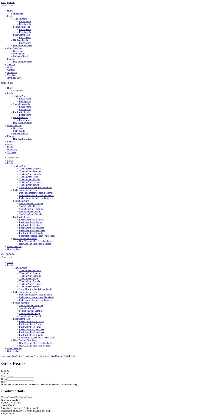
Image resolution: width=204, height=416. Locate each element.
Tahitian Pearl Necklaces (30, 182)
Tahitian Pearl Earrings (30, 174)
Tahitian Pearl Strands (29, 179)
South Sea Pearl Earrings (31, 209)
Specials (11, 64)
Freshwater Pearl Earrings (31, 222)
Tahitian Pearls (20, 18)
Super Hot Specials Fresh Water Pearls (37, 235)
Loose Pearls (25, 21)
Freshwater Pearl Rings (30, 225)
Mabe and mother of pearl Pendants (36, 193)
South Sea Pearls (21, 201)
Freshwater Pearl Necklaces (32, 230)
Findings (11, 59)
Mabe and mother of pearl (25, 190)
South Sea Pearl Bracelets (31, 214)
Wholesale (12, 72)
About (10, 67)
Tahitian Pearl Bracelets (30, 168)
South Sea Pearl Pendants (31, 203)
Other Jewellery (14, 48)
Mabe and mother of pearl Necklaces (36, 195)
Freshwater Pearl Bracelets (31, 227)
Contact (10, 69)
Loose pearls (25, 29)
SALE (10, 160)
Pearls (10, 16)
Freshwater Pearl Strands (31, 233)
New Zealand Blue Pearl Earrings (35, 244)
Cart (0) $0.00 (7, 2)
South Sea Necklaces (29, 206)
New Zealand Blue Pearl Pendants (35, 241)
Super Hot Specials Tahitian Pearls (35, 187)
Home (10, 10)
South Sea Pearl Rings (29, 211)
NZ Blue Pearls (20, 40)
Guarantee (18, 13)
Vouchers (11, 75)
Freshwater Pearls (21, 35)
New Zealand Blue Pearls (25, 238)
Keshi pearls (25, 24)
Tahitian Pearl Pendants (30, 171)
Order (4, 382)
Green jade (18, 51)
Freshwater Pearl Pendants (31, 219)
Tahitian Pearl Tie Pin (29, 184)
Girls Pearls (69, 356)
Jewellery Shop (14, 78)
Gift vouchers (13, 249)
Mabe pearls (19, 53)
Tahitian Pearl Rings (28, 176)
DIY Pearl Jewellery (22, 45)
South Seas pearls (21, 27)
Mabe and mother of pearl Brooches (36, 198)
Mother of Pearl (20, 56)
